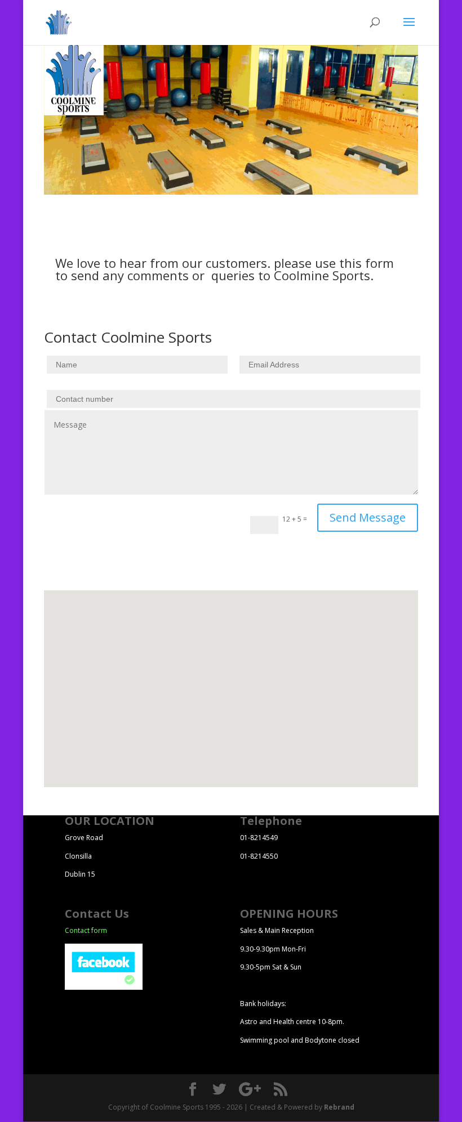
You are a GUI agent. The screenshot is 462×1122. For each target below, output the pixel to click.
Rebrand (339, 1107)
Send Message (368, 517)
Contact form (86, 930)
